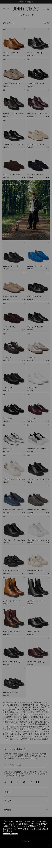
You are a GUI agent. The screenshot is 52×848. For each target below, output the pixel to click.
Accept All (26, 841)
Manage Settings (10, 833)
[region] (26, 832)
